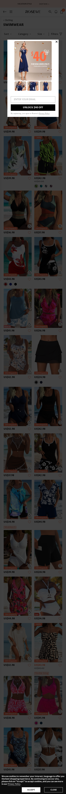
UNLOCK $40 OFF (33, 107)
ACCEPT (31, 790)
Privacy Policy (14, 784)
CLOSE (53, 790)
